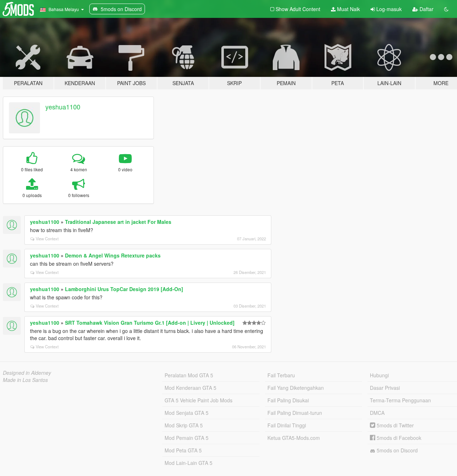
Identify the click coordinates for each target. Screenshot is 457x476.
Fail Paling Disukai (288, 400)
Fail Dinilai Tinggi (286, 425)
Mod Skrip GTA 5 (184, 425)
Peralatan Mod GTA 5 (189, 375)
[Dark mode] (446, 9)
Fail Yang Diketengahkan (295, 387)
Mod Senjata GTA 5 (187, 412)
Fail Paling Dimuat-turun (294, 412)
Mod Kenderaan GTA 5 (190, 387)
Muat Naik (348, 9)
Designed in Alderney (27, 372)
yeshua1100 (62, 106)
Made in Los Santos (25, 379)
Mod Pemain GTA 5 (187, 437)
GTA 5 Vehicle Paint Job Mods (198, 400)
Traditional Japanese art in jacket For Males (118, 221)
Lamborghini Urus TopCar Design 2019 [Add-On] (124, 289)
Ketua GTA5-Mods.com (293, 437)
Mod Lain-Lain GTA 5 (188, 462)
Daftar (425, 9)
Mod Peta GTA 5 (183, 450)
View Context (47, 238)
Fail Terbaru (281, 375)
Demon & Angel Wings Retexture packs (113, 255)
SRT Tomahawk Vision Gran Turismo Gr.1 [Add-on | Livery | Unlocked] (150, 322)
